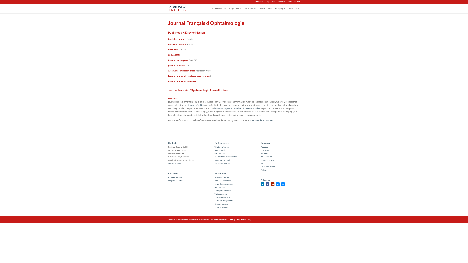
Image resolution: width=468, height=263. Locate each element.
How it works (266, 150)
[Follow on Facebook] (267, 184)
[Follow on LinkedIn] (262, 184)
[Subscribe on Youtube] (272, 184)
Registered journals (222, 163)
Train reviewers (220, 194)
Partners (264, 153)
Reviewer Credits (195, 105)
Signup (297, 2)
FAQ (267, 2)
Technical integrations (223, 200)
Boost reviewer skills (222, 160)
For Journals (234, 9)
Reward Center (266, 9)
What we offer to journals (261, 120)
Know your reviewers (223, 190)
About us (264, 147)
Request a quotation (222, 207)
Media (273, 2)
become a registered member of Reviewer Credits (237, 108)
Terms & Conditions (221, 220)
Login (289, 2)
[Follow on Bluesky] (278, 184)
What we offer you (221, 147)
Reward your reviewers (223, 184)
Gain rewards (219, 150)
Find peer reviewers (222, 181)
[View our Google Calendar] (283, 184)
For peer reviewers (175, 177)
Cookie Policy (246, 220)
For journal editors (175, 181)
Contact (281, 2)
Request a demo (221, 204)
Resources (293, 9)
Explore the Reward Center (225, 157)
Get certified (219, 153)
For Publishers (251, 9)
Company (279, 9)
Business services (268, 160)
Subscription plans (222, 197)
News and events (268, 167)
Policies (264, 170)
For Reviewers (218, 9)
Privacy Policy (235, 220)
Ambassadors (266, 157)
